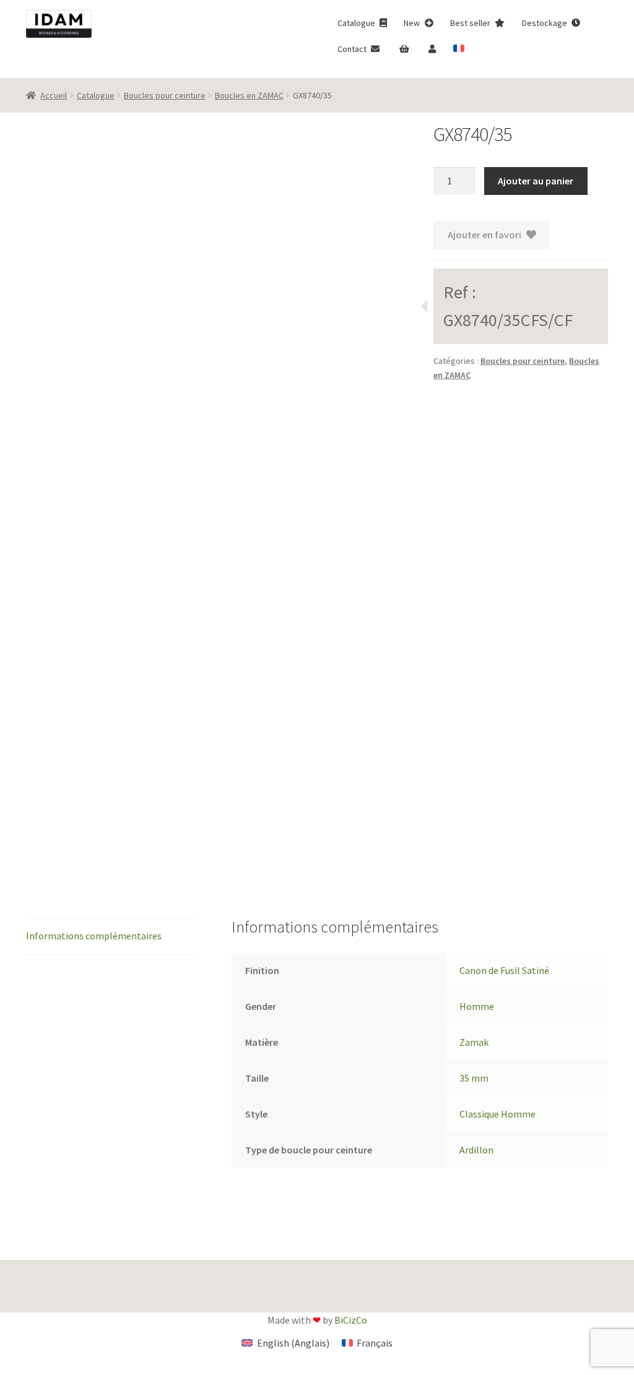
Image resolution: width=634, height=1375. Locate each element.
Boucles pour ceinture (165, 95)
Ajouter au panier (535, 181)
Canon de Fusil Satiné (504, 970)
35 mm (474, 1078)
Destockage (545, 22)
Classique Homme (497, 1114)
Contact (352, 48)
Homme (476, 1006)
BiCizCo (350, 1320)
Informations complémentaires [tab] (94, 935)
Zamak (474, 1042)
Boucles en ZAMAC (249, 95)
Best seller (471, 22)
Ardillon (476, 1150)
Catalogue (357, 22)
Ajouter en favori (484, 234)
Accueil (53, 95)
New (413, 22)
